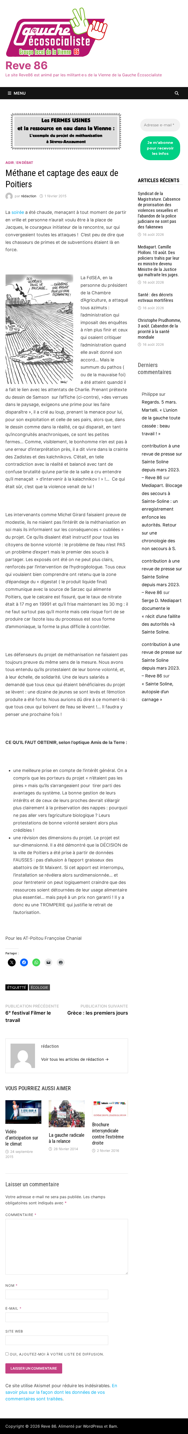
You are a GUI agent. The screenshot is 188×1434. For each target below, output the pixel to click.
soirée (18, 212)
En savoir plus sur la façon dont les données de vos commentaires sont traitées (61, 1392)
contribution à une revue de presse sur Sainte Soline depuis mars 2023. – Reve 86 (162, 461)
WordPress (93, 1426)
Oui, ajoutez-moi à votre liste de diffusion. (57, 1354)
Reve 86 (26, 65)
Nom (11, 1285)
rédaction (28, 196)
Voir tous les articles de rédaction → (75, 1059)
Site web (14, 1331)
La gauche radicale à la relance (66, 1138)
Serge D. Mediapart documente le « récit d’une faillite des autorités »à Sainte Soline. (162, 616)
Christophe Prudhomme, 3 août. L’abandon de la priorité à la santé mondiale (159, 329)
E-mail (13, 1308)
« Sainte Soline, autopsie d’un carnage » (157, 691)
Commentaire (20, 1215)
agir (9, 162)
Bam (113, 1426)
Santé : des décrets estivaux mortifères (155, 297)
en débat (24, 162)
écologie (39, 987)
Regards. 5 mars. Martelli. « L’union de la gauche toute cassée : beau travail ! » (161, 417)
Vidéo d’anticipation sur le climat (21, 1138)
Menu (20, 93)
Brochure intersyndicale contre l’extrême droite (108, 1134)
